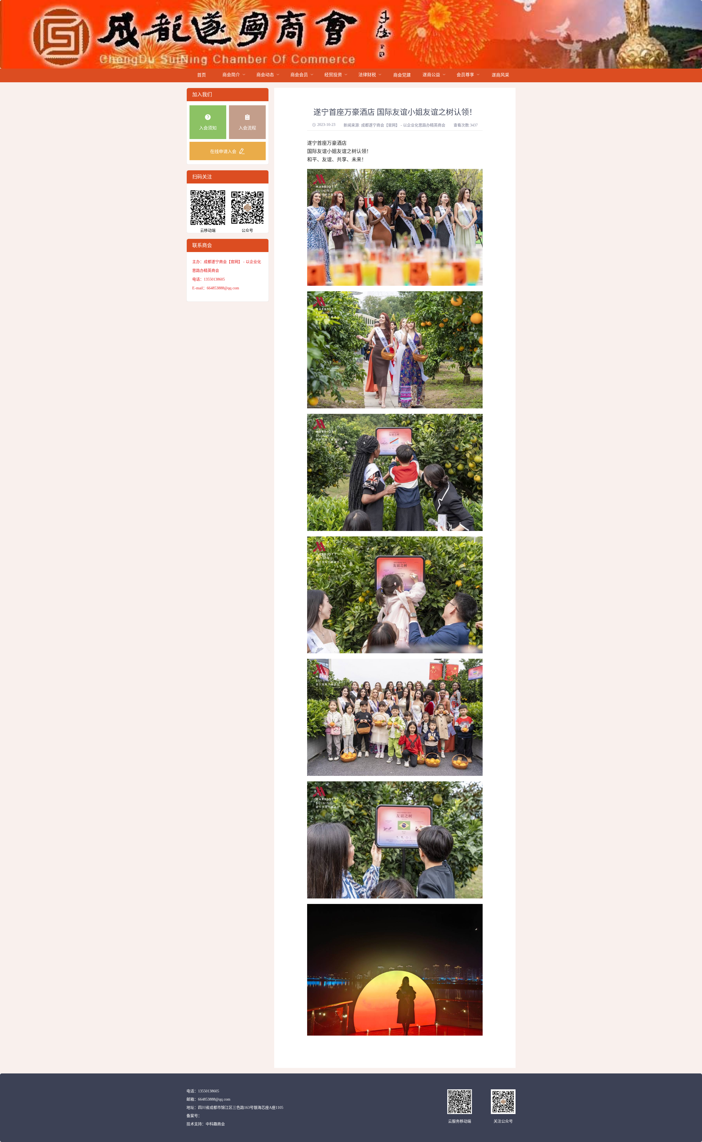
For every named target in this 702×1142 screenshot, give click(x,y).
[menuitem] (201, 75)
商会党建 (402, 75)
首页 (201, 75)
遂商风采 (500, 75)
